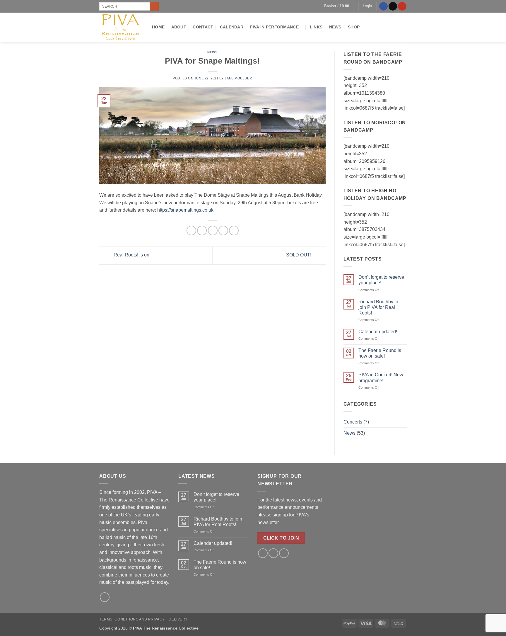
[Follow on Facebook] (383, 6)
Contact (203, 27)
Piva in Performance (274, 27)
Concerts (352, 421)
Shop (354, 27)
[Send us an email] (393, 6)
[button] (339, 6)
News (335, 27)
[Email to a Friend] (213, 230)
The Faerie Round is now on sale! (379, 353)
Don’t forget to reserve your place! (381, 280)
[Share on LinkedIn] (234, 230)
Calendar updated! (377, 331)
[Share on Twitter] (202, 230)
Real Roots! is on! (131, 255)
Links (316, 27)
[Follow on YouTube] (402, 6)
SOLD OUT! (299, 255)
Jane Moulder (238, 78)
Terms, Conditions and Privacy (132, 619)
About (178, 27)
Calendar (231, 27)
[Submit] (154, 6)
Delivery (178, 619)
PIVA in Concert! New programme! (380, 377)
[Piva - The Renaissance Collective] (121, 27)
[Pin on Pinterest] (223, 230)
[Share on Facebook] (191, 230)
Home (158, 27)
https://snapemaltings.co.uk (185, 210)
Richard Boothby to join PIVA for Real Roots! (378, 307)
